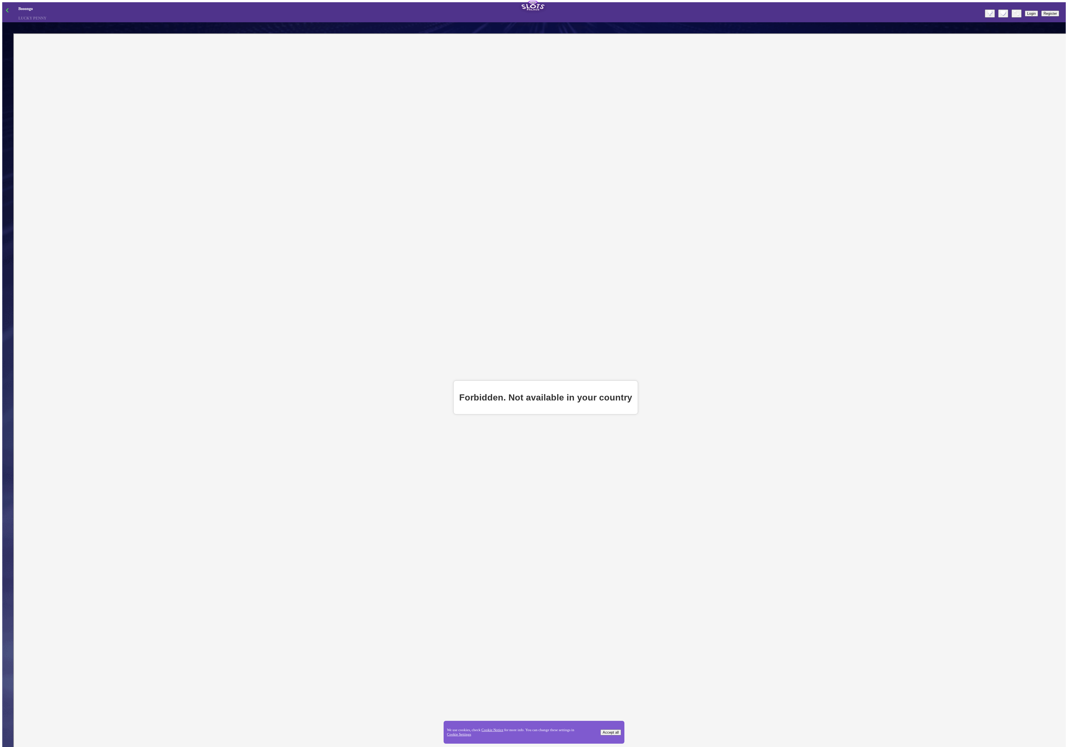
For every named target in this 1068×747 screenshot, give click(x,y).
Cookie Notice (492, 730)
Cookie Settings (459, 734)
